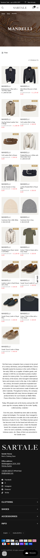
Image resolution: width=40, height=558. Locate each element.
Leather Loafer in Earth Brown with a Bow (10, 283)
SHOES (5, 509)
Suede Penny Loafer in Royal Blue (10, 317)
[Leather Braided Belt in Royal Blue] (29, 173)
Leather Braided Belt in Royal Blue (29, 187)
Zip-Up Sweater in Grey (8, 187)
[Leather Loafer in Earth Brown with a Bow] (11, 269)
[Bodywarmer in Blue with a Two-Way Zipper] (11, 75)
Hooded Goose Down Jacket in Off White (10, 250)
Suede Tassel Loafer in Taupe (29, 283)
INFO (4, 523)
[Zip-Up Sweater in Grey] (11, 173)
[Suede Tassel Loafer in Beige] (11, 335)
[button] (37, 279)
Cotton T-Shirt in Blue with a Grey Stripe (28, 317)
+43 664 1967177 (7, 471)
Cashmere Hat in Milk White (10, 220)
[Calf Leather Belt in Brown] (11, 141)
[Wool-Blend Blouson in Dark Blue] (29, 75)
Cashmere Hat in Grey (27, 220)
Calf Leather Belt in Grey (27, 122)
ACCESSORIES (9, 516)
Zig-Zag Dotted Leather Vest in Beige (10, 122)
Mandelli (6, 86)
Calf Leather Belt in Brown (9, 155)
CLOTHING (7, 502)
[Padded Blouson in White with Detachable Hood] (29, 141)
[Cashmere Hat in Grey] (29, 206)
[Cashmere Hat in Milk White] (11, 206)
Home (3, 13)
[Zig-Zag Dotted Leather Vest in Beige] (11, 108)
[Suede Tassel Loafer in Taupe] (29, 269)
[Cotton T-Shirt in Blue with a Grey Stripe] (29, 302)
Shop (8, 13)
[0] (33, 7)
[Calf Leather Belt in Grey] (29, 108)
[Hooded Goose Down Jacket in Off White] (11, 236)
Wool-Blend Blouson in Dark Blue (28, 89)
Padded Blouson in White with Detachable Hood (29, 156)
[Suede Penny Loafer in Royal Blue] (11, 302)
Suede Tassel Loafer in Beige (10, 349)
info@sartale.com (7, 473)
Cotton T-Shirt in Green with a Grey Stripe (29, 250)
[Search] (2, 7)
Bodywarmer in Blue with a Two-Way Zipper (9, 89)
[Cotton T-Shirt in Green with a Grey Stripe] (29, 236)
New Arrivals (28, 2)
